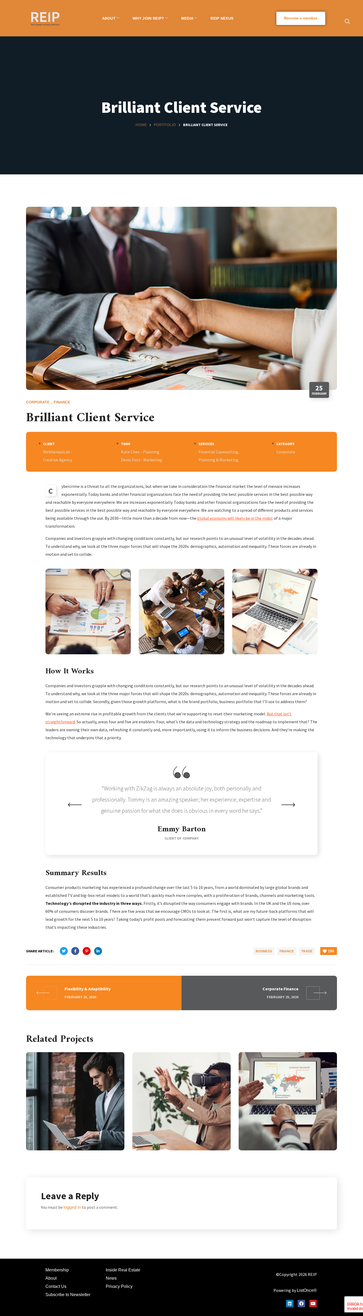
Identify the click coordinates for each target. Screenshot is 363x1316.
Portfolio (165, 125)
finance (62, 402)
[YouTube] (313, 1303)
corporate (37, 402)
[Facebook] (301, 1303)
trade (307, 951)
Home (141, 125)
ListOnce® (307, 1290)
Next (288, 804)
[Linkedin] (289, 1303)
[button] (300, 18)
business (264, 951)
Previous (75, 804)
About (51, 1278)
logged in (72, 1207)
